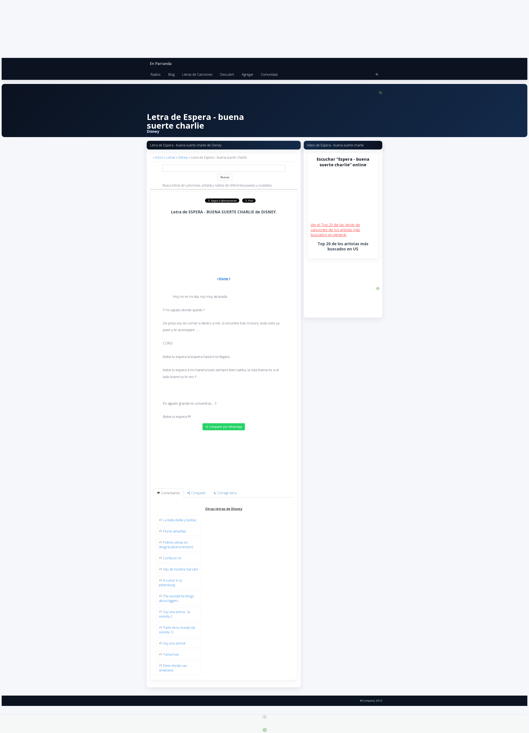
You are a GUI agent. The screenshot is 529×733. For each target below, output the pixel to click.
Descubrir (227, 74)
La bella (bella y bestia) (179, 520)
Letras (170, 157)
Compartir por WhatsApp (225, 427)
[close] (264, 717)
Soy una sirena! (174, 643)
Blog (171, 74)
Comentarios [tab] (170, 493)
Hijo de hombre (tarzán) (180, 569)
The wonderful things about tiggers (176, 598)
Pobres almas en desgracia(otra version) (176, 544)
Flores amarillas (174, 531)
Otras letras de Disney (223, 509)
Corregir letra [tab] (226, 493)
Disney (183, 157)
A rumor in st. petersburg (170, 582)
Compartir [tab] (198, 493)
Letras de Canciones (197, 74)
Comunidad (269, 74)
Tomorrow (171, 654)
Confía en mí (172, 558)
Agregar (247, 74)
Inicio (159, 157)
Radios (155, 74)
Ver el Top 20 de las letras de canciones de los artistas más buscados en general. (335, 229)
